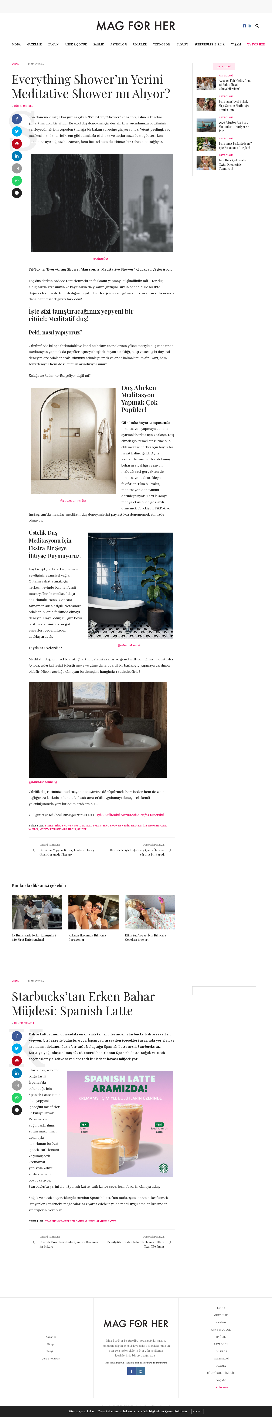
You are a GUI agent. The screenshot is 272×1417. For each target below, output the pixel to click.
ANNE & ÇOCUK (76, 44)
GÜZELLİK (34, 44)
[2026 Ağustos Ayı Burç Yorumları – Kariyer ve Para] (208, 125)
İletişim (51, 1351)
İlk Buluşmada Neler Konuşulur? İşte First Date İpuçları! (34, 937)
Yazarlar (51, 1336)
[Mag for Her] (136, 25)
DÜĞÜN (53, 44)
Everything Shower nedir (111, 825)
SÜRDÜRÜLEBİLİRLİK (209, 44)
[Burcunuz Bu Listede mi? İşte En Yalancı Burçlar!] (208, 144)
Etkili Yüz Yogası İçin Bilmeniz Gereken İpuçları (145, 937)
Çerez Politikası (51, 1358)
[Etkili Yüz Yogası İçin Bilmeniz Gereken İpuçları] (150, 912)
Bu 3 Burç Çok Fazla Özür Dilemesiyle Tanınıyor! (232, 164)
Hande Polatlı (24, 1023)
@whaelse (100, 259)
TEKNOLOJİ (161, 44)
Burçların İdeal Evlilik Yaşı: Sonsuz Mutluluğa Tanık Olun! (234, 105)
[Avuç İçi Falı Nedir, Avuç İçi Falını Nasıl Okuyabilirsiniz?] (208, 83)
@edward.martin (73, 500)
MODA (16, 44)
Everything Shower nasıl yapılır (68, 825)
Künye (51, 1344)
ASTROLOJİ (118, 44)
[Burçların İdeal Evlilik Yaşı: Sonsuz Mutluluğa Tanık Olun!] (208, 104)
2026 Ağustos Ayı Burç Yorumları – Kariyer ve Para (234, 126)
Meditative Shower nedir (58, 829)
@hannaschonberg (43, 782)
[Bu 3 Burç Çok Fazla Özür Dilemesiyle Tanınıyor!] (208, 162)
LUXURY (182, 44)
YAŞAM (236, 44)
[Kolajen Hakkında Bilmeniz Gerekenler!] (93, 912)
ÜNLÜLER (140, 44)
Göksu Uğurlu (23, 105)
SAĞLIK (98, 44)
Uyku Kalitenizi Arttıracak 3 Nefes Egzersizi (129, 815)
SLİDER (82, 829)
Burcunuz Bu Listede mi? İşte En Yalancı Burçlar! (235, 145)
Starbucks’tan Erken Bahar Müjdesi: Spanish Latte (83, 1003)
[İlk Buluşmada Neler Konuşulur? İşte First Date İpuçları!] (37, 912)
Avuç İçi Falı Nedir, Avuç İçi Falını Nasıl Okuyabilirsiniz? (235, 85)
